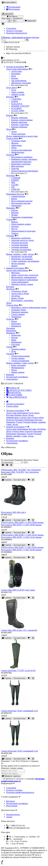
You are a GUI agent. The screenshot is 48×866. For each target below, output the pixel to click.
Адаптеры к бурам (19, 291)
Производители (13, 814)
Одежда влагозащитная (21, 150)
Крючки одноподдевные (22, 120)
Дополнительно (8, 810)
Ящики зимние (17, 372)
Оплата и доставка (14, 31)
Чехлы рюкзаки (18, 263)
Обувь (14, 148)
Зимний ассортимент (15, 268)
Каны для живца (18, 365)
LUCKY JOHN (17, 111)
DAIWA (14, 101)
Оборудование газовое (21, 224)
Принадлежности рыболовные (24, 171)
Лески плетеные (18, 134)
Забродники (16, 145)
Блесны (14, 210)
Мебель (14, 222)
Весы (13, 76)
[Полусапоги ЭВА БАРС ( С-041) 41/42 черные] (22, 535)
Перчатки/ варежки (19, 312)
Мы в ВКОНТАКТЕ (18, 397)
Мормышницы (17, 368)
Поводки (15, 168)
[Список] (7, 465)
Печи (13, 351)
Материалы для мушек (21, 83)
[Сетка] (3, 465)
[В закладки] (29, 479)
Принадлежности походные (23, 231)
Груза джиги (11, 87)
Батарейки (15, 74)
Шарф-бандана (17, 152)
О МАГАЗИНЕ (15, 395)
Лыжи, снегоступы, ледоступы (24, 275)
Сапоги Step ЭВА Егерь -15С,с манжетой (19, 630)
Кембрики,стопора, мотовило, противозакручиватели (24, 160)
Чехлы (14, 370)
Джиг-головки (17, 92)
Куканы (14, 78)
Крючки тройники (19, 127)
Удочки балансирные (20, 356)
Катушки (10, 97)
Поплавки (10, 175)
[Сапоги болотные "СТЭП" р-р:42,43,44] (15, 668)
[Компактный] (11, 465)
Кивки (14, 321)
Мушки (14, 215)
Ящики (14, 266)
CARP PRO (16, 99)
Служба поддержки (10, 797)
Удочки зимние (18, 358)
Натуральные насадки (20, 203)
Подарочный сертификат (17, 377)
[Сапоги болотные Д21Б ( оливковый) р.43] (15, 708)
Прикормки (16, 205)
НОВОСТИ (14, 388)
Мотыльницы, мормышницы (24, 277)
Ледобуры (10, 289)
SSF (13, 187)
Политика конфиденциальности (20, 792)
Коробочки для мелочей (21, 256)
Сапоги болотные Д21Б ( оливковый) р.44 (19, 751)
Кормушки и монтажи (21, 164)
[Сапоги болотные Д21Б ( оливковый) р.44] (15, 749)
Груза (13, 90)
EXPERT (15, 180)
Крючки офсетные (19, 122)
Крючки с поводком (20, 124)
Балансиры (16, 335)
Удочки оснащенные (20, 361)
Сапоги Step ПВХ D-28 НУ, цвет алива (18, 590)
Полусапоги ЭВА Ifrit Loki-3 (13, 512)
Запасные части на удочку (22, 240)
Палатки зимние (18, 349)
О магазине (11, 28)
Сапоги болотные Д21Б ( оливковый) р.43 (19, 711)
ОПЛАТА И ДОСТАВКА (20, 390)
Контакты (10, 801)
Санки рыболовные (19, 282)
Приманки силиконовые (22, 217)
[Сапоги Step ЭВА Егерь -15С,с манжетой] (15, 628)
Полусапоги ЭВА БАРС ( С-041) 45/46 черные (21, 550)
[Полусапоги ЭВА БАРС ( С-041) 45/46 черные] (22, 547)
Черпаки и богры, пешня (22, 284)
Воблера (15, 212)
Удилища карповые (19, 247)
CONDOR (15, 178)
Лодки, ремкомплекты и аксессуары (22, 136)
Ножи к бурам (17, 298)
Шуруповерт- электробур (22, 300)
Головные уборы (18, 141)
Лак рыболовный (18, 80)
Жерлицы (15, 273)
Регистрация (14, 9)
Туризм (9, 219)
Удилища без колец (19, 243)
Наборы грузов (17, 94)
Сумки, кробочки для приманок (25, 261)
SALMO (15, 185)
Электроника (12, 379)
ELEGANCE (16, 104)
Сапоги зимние (18, 314)
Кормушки (16, 324)
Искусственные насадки (22, 201)
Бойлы (14, 199)
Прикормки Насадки (15, 194)
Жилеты (14, 143)
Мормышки (16, 342)
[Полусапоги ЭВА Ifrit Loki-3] (15, 510)
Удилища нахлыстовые (21, 249)
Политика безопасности (16, 33)
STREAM (15, 189)
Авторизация (14, 7)
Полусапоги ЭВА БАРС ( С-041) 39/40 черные (21, 525)
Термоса (14, 233)
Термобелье (16, 317)
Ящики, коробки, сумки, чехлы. (20, 254)
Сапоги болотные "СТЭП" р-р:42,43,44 (18, 670)
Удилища (10, 236)
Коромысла (16, 326)
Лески (9, 129)
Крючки (9, 115)
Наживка (10, 374)
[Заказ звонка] (24, 861)
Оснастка (10, 155)
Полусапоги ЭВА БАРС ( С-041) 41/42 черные (21, 537)
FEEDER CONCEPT (20, 106)
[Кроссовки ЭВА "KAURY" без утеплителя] (21, 470)
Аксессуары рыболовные (17, 69)
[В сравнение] (33, 479)
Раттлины (15, 344)
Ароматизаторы (18, 196)
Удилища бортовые (19, 245)
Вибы (13, 340)
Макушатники (17, 166)
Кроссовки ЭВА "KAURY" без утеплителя (20, 472)
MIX (13, 182)
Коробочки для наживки (22, 259)
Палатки (15, 226)
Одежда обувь (12, 138)
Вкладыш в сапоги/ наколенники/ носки (28, 307)
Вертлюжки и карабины (21, 157)
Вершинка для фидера (21, 238)
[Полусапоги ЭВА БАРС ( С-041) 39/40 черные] (22, 522)
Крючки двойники (19, 118)
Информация (7, 783)
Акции (9, 817)
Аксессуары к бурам (20, 293)
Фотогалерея (11, 806)
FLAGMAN (16, 108)
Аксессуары (16, 71)
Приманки (10, 208)
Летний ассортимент (15, 67)
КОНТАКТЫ (15, 392)
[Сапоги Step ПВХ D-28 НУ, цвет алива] (15, 588)
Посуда (14, 229)
